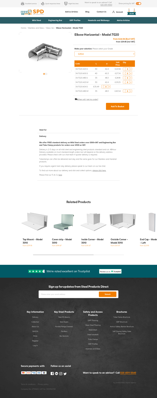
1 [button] (44, 74)
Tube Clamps (93, 339)
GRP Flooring (93, 320)
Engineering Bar (55, 20)
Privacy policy (43, 384)
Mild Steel (36, 20)
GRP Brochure (121, 322)
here (60, 175)
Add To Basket (117, 106)
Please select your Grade (93, 49)
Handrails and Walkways (99, 20)
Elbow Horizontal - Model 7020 (69, 28)
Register (35, 341)
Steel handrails (92, 334)
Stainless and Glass (36, 28)
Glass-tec (50, 28)
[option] (45, 52)
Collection (35, 322)
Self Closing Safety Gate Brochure (122, 332)
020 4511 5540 (106, 5)
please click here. (99, 170)
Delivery (35, 317)
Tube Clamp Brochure (121, 317)
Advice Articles (123, 20)
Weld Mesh (93, 330)
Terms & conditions (28, 384)
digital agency (130, 382)
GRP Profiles (75, 20)
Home (23, 28)
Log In (35, 345)
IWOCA (35, 331)
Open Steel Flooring (92, 325)
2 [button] (46, 74)
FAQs (35, 336)
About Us (35, 326)
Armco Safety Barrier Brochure (122, 326)
